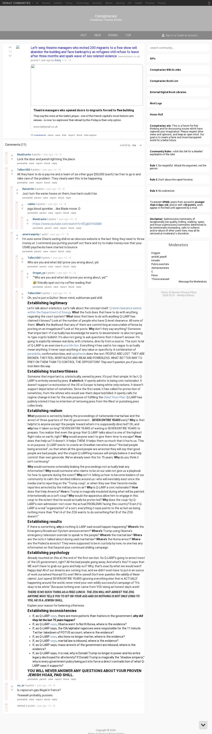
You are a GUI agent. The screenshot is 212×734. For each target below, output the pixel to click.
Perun (154, 275)
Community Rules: (161, 151)
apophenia (79, 353)
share (51, 135)
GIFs (152, 58)
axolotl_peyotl (159, 256)
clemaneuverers (160, 267)
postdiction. (72, 345)
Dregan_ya (39, 272)
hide (64, 135)
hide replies (90, 135)
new (97, 35)
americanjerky (31, 234)
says (53, 616)
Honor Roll (156, 114)
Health (138, 3)
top (128, 35)
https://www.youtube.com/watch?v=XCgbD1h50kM (67, 223)
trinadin (155, 260)
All (37, 3)
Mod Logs (156, 103)
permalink (22, 163)
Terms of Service (169, 292)
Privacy (162, 3)
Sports (108, 3)
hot (84, 35)
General (46, 3)
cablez (32, 204)
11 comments (38, 135)
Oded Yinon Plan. (115, 397)
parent (37, 198)
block (79, 135)
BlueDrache (24, 154)
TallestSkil (24, 169)
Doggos (155, 253)
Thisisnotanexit (160, 279)
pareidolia (34, 353)
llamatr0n (28, 189)
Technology (82, 3)
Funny (69, 3)
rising (113, 35)
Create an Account (187, 35)
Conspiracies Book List (164, 81)
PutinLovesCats (160, 264)
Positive (150, 3)
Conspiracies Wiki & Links (165, 69)
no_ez (21, 685)
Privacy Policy (188, 292)
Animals (97, 3)
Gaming (120, 3)
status (190, 295)
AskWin (58, 3)
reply (54, 163)
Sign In (169, 35)
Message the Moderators (193, 281)
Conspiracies (106, 16)
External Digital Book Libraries (168, 92)
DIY (130, 3)
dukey (57, 60)
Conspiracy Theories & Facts (106, 19)
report (71, 135)
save (57, 135)
